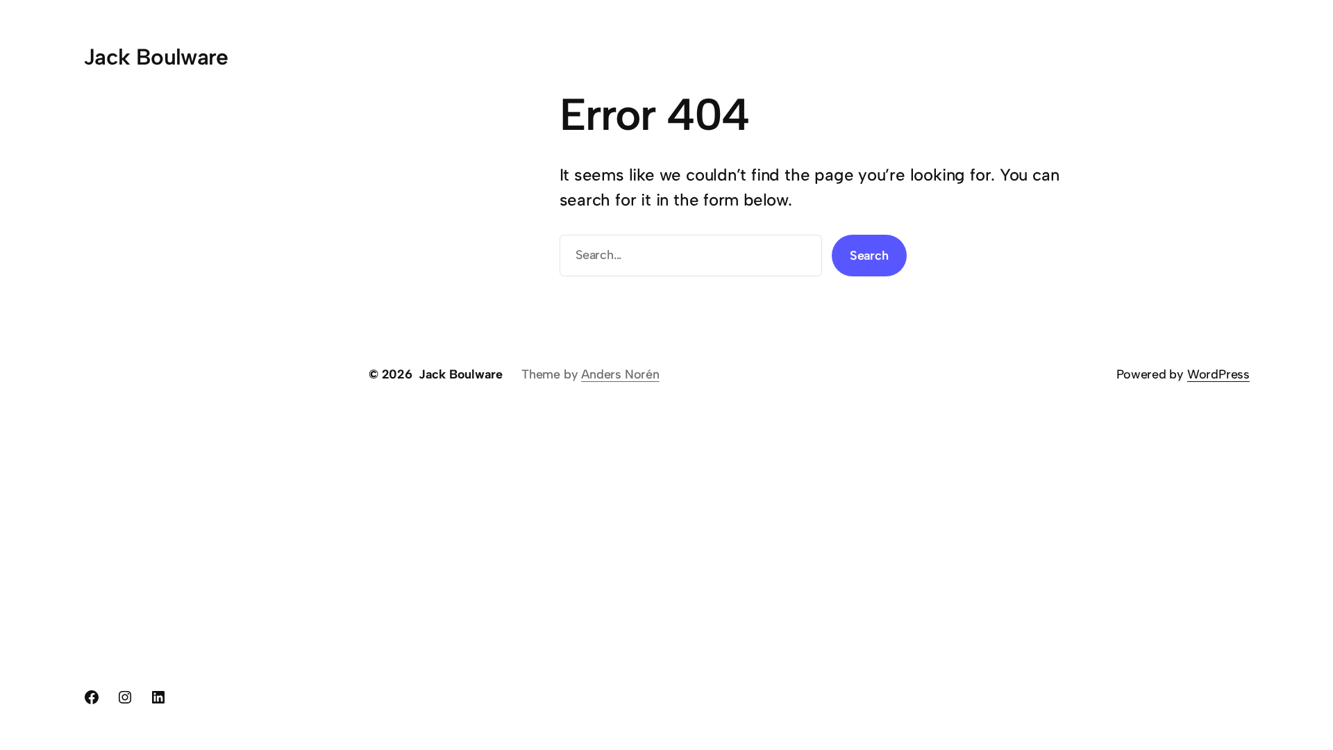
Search (869, 255)
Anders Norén (620, 374)
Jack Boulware (155, 57)
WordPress (1218, 374)
